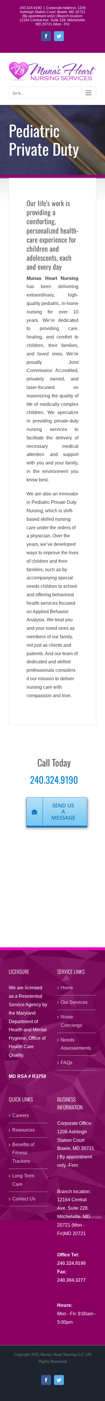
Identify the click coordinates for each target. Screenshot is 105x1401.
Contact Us (23, 1198)
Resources (23, 1130)
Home (67, 987)
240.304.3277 (71, 1280)
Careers (20, 1115)
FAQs (66, 1062)
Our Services (74, 1002)
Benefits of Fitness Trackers (23, 1153)
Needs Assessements (76, 1044)
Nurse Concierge (71, 1021)
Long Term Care (23, 1180)
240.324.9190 (54, 779)
